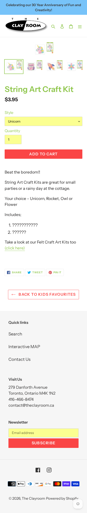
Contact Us (19, 359)
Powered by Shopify (62, 498)
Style (9, 112)
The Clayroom (33, 498)
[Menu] (79, 26)
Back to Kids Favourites (47, 294)
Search (15, 334)
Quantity (12, 131)
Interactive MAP (24, 346)
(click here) (15, 248)
